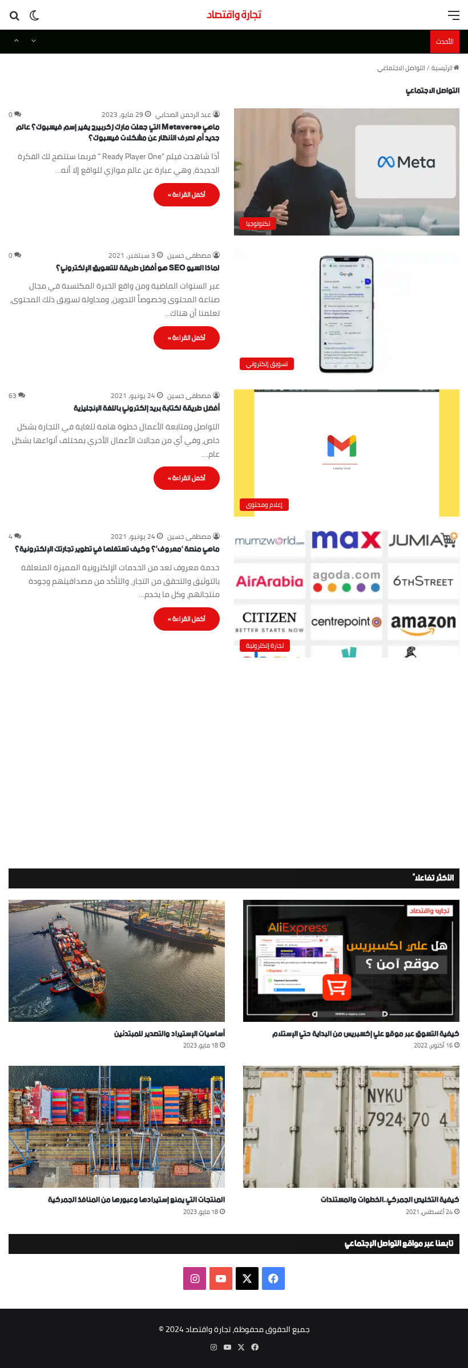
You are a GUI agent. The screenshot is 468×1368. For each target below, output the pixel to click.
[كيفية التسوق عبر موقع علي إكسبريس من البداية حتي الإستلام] (351, 961)
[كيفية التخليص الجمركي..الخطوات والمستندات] (351, 1127)
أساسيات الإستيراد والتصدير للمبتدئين (169, 1034)
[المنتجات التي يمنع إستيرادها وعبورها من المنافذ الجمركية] (117, 1127)
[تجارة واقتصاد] (234, 15)
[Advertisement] (234, 760)
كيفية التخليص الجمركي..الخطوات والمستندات (390, 1200)
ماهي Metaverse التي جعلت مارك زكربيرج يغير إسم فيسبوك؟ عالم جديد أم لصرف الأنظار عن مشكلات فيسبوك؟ (118, 133)
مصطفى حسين (189, 255)
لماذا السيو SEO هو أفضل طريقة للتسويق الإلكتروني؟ (138, 268)
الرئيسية (442, 68)
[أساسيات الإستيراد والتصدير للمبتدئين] (117, 961)
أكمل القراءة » (186, 194)
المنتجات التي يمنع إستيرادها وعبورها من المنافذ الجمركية (136, 1200)
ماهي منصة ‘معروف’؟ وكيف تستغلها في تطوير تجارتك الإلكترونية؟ (117, 549)
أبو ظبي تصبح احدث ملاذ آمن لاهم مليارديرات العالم (352, 41)
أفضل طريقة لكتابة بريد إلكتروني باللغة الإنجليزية (147, 408)
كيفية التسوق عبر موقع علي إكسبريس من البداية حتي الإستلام (365, 1034)
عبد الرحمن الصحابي (183, 114)
